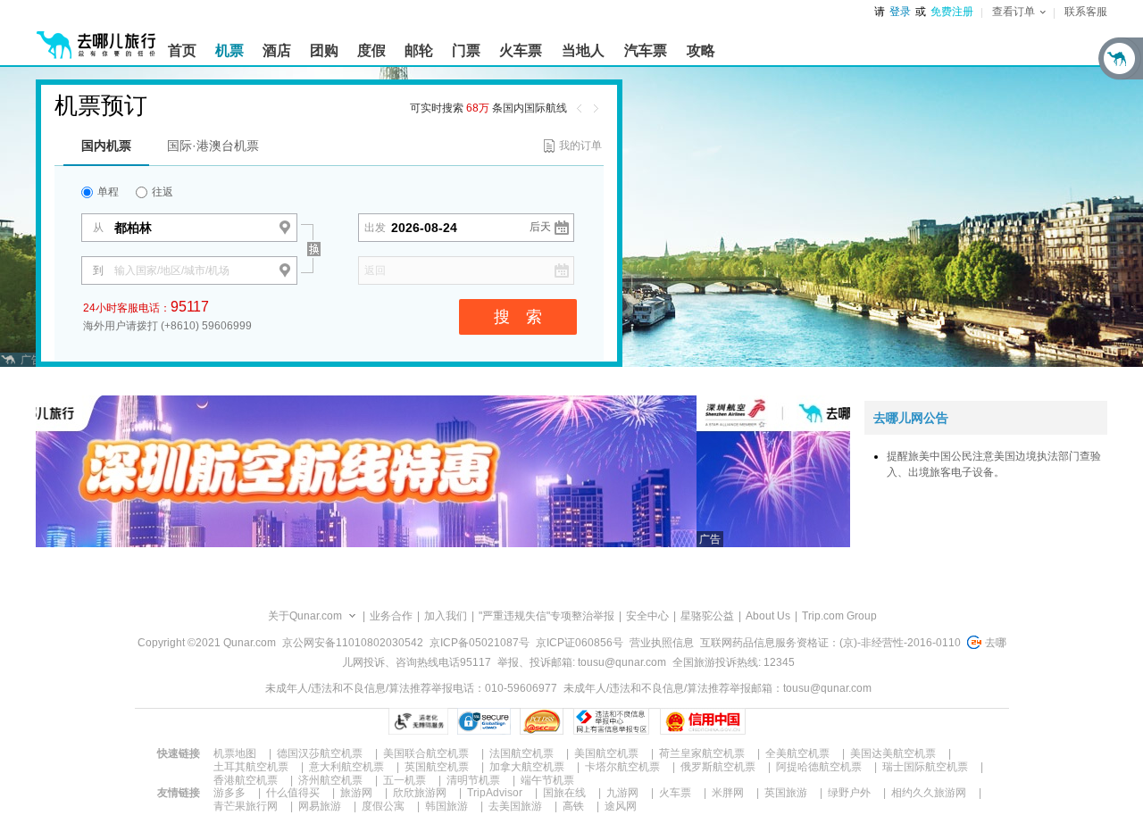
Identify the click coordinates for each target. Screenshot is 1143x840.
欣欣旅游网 (419, 792)
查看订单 (1013, 11)
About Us (768, 616)
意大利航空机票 (346, 767)
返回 (375, 270)
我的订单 (580, 145)
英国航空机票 (437, 767)
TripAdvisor (494, 792)
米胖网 (728, 792)
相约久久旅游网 (928, 792)
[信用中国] (702, 721)
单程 (107, 192)
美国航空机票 (606, 753)
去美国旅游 (515, 806)
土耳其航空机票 (250, 767)
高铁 (573, 806)
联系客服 (1085, 11)
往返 (161, 192)
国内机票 (106, 145)
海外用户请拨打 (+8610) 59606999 (167, 326)
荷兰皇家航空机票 (702, 753)
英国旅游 (785, 792)
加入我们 (445, 616)
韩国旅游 (446, 806)
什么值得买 (293, 792)
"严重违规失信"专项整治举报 (546, 616)
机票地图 (234, 753)
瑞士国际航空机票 (925, 767)
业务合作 (391, 616)
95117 (190, 306)
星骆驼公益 (707, 616)
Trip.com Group (839, 616)
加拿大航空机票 (526, 767)
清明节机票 (473, 780)
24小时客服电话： (146, 306)
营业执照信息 (662, 642)
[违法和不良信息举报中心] (611, 721)
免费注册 (951, 11)
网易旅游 (319, 806)
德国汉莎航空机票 (320, 753)
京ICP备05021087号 (480, 642)
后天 (540, 226)
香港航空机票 (245, 780)
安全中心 (647, 616)
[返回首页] (96, 37)
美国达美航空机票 (893, 753)
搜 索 (518, 317)
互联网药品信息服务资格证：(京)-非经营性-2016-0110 (830, 642)
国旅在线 (564, 792)
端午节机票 (547, 780)
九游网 (622, 792)
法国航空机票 (521, 753)
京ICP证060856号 (579, 642)
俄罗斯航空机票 (717, 767)
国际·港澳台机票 (213, 145)
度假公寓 (383, 806)
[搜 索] (329, 217)
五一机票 (404, 780)
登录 (900, 11)
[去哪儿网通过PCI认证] (541, 721)
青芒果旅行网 (245, 806)
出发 (375, 227)
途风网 (621, 806)
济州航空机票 (330, 780)
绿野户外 (849, 792)
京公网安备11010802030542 (352, 642)
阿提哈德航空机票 (819, 767)
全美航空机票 (797, 753)
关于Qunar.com (305, 616)
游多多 (229, 792)
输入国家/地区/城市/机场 (171, 270)
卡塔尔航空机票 (622, 767)
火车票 (675, 792)
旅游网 (356, 792)
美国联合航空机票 (426, 753)
